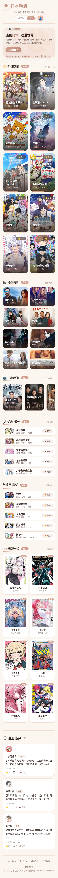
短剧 (33, 12)
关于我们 (12, 860)
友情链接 (29, 867)
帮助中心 (23, 860)
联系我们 (46, 860)
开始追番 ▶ (13, 50)
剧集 (29, 12)
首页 (15, 12)
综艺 (38, 12)
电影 (24, 12)
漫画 (43, 12)
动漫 (20, 12)
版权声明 (35, 860)
